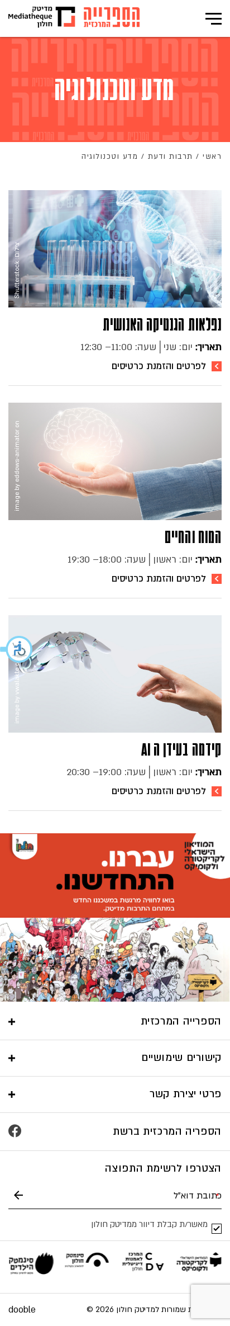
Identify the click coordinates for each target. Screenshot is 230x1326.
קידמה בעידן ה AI (181, 749)
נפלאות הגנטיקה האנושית (162, 324)
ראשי (212, 157)
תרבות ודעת (170, 157)
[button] (16, 649)
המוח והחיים (193, 537)
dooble (22, 1310)
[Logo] (112, 18)
